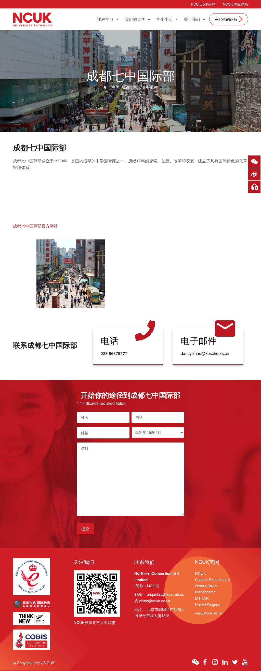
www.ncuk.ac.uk (209, 613)
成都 (126, 87)
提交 (85, 529)
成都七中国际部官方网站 (35, 226)
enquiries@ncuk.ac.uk (165, 594)
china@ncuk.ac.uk (154, 600)
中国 (115, 87)
